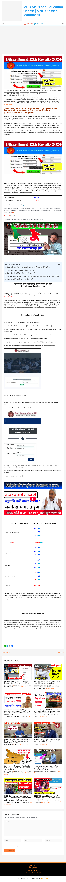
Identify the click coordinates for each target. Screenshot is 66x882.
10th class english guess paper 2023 (24, 98)
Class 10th (47, 101)
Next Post (61, 652)
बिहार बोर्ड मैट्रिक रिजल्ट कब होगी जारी (20, 279)
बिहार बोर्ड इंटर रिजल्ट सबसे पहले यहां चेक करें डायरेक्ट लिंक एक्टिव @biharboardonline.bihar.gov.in (28, 268)
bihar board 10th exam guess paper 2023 (17, 99)
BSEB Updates (40, 101)
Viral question (56, 102)
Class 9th (32, 102)
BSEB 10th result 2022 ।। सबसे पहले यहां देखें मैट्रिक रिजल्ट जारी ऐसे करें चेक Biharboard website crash (47, 797)
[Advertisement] (33, 37)
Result (51, 102)
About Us (33, 865)
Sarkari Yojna (43, 686)
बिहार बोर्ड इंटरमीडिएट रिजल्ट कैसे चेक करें (21, 273)
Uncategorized (50, 686)
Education (38, 102)
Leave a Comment (9, 98)
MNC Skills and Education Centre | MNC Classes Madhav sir (43, 11)
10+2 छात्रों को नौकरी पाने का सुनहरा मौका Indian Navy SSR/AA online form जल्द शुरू (47, 682)
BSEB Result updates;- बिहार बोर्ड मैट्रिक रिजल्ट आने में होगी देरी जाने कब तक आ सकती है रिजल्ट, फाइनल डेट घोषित (17, 741)
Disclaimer (33, 869)
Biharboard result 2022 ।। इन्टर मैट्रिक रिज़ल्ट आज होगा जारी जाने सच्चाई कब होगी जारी (17, 682)
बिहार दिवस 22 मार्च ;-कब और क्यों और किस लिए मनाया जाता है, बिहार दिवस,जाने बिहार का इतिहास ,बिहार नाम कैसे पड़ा (17, 767)
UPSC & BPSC (42, 688)
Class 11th (20, 102)
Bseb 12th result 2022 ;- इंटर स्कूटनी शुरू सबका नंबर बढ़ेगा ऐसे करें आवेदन (47, 740)
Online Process (55, 685)
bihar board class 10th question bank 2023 (25, 101)
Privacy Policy (33, 871)
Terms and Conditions (33, 872)
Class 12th (26, 102)
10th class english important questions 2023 (45, 98)
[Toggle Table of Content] (58, 264)
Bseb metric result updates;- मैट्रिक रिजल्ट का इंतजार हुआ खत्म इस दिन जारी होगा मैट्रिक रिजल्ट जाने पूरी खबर (46, 767)
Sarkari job (36, 686)
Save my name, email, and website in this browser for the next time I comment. (26, 846)
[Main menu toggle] (3, 23)
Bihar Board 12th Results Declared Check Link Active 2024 (33, 276)
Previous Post (6, 652)
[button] (63, 23)
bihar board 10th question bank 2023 (37, 99)
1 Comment (7, 716)
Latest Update (45, 102)
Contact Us (33, 867)
